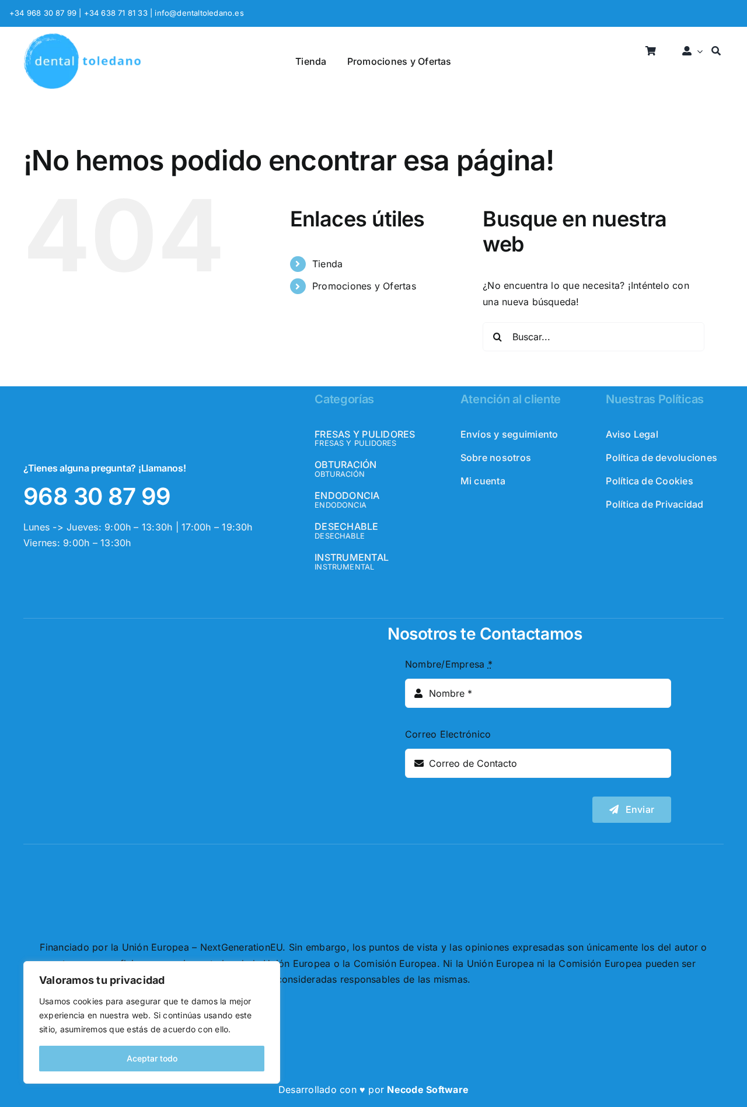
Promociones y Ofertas (364, 286)
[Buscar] (716, 52)
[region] (151, 1022)
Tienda (327, 264)
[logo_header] (82, 37)
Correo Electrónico (448, 734)
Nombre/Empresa (449, 664)
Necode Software (428, 1089)
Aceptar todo (152, 1058)
